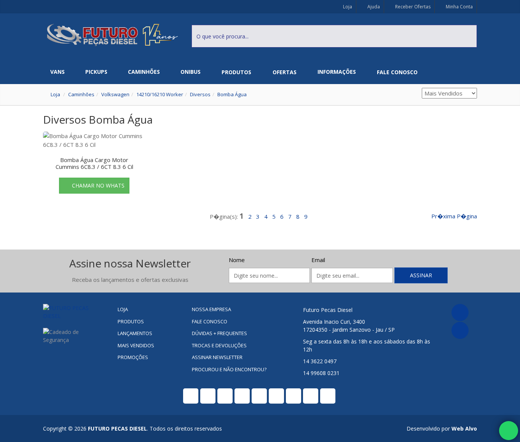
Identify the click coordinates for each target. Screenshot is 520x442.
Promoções (133, 357)
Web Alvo (464, 428)
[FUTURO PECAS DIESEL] (74, 312)
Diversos (200, 94)
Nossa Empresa (211, 309)
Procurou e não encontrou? (229, 369)
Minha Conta (459, 6)
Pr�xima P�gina (454, 216)
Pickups (96, 71)
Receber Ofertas (412, 6)
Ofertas (285, 72)
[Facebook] (460, 312)
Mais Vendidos (136, 345)
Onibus (190, 71)
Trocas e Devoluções (219, 345)
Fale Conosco (397, 72)
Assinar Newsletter (217, 357)
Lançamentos (135, 333)
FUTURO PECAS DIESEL (117, 428)
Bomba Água (232, 94)
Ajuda (373, 6)
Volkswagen (115, 94)
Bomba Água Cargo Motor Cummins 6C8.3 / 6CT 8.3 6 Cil (94, 163)
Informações (336, 71)
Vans (57, 71)
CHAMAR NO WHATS (98, 185)
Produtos (236, 72)
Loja (347, 6)
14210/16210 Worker (159, 94)
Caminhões (144, 71)
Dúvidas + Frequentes (219, 333)
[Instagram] (460, 330)
